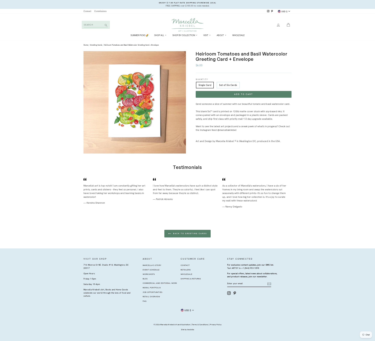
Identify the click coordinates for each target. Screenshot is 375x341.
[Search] (105, 25)
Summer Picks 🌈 (139, 35)
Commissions (100, 11)
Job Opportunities (152, 292)
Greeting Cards (96, 45)
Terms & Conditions (200, 324)
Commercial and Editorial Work (160, 283)
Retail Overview (151, 296)
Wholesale (238, 35)
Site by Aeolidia (187, 329)
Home (85, 45)
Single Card (204, 85)
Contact (185, 265)
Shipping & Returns (191, 279)
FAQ (145, 301)
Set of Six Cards (228, 85)
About (220, 35)
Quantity (202, 79)
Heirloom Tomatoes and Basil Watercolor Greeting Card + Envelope (131, 45)
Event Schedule (151, 270)
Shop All (159, 35)
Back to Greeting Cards (189, 233)
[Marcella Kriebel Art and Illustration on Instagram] (229, 293)
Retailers (186, 270)
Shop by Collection (183, 35)
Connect (87, 11)
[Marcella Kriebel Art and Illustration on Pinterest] (234, 293)
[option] (187, 4)
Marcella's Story (152, 265)
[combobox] (95, 24)
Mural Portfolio (152, 288)
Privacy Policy (216, 324)
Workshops (149, 274)
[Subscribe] (269, 284)
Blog (145, 279)
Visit (205, 35)
